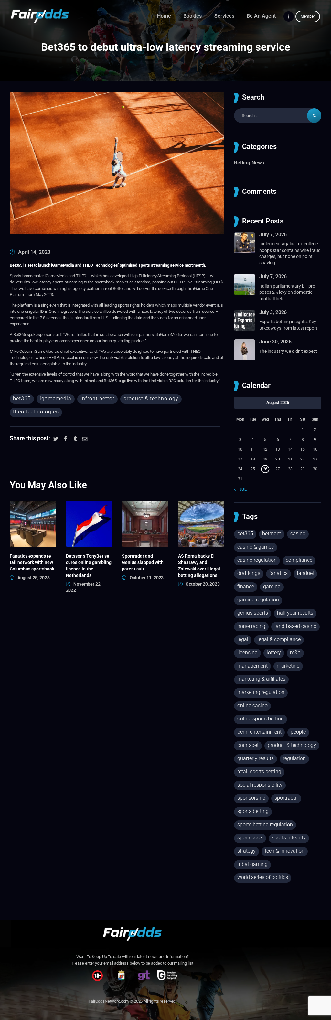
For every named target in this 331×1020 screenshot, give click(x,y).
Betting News (249, 163)
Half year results (295, 613)
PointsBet (248, 745)
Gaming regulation (258, 600)
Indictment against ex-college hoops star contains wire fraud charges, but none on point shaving (290, 253)
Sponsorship (251, 798)
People (298, 732)
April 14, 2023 (34, 252)
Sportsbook (250, 838)
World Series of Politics (262, 877)
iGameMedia (55, 398)
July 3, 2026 (273, 312)
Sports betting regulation (265, 824)
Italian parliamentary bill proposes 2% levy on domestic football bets (287, 292)
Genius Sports (252, 613)
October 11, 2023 (147, 577)
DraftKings (248, 573)
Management (252, 666)
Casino (297, 533)
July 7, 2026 (273, 235)
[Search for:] (277, 115)
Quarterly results (255, 758)
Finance (245, 586)
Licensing (247, 652)
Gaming (272, 586)
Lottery (274, 652)
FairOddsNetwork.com (109, 1001)
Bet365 (22, 398)
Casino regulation (257, 560)
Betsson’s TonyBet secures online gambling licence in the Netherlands (89, 565)
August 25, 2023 (33, 577)
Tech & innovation (284, 851)
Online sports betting (260, 719)
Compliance (299, 560)
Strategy (246, 851)
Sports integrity (289, 838)
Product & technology (150, 398)
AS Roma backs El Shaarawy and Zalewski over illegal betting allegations (199, 565)
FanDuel (305, 573)
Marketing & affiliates (261, 679)
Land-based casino (295, 626)
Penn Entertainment (259, 732)
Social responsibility (260, 785)
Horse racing (251, 626)
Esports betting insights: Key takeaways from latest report (288, 325)
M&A (295, 652)
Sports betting (253, 811)
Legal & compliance (279, 639)
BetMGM (271, 533)
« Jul (242, 489)
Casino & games (255, 547)
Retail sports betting (259, 771)
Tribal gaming (252, 864)
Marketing (288, 666)
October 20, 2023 (203, 584)
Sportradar (286, 798)
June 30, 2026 (275, 342)
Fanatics (278, 573)
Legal (242, 639)
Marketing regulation (260, 692)
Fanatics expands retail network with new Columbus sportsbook (32, 562)
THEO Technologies (36, 412)
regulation (294, 758)
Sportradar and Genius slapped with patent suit (143, 562)
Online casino (252, 705)
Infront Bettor (97, 398)
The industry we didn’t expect (288, 351)
